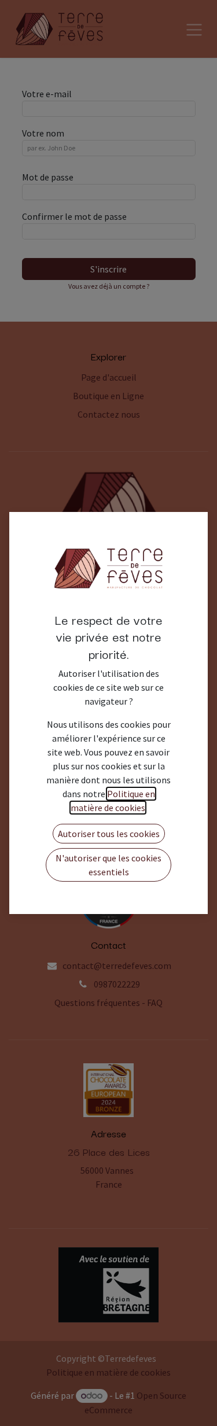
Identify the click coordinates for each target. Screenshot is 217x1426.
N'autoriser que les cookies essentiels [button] (108, 865)
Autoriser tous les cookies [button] (109, 833)
